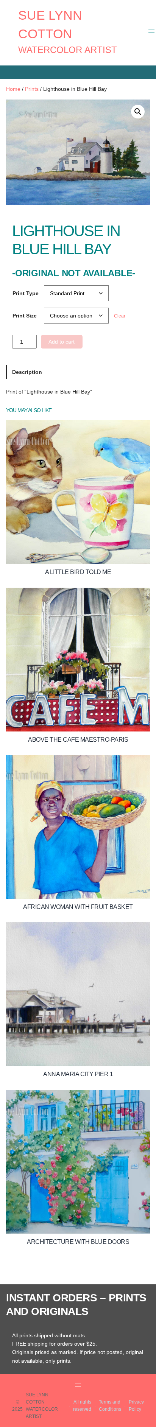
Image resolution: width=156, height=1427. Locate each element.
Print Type (25, 293)
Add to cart (61, 342)
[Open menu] (151, 31)
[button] (138, 111)
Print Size (24, 316)
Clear (119, 315)
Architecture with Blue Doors (78, 1242)
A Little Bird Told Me (78, 572)
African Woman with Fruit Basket (78, 907)
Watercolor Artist (67, 50)
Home (13, 89)
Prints (32, 89)
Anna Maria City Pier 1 (78, 1074)
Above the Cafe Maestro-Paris (78, 739)
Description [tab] (27, 372)
